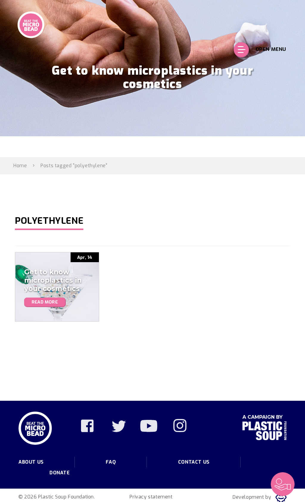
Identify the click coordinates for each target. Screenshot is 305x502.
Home (20, 165)
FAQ (111, 462)
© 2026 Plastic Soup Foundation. (56, 497)
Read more (45, 302)
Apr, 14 (84, 257)
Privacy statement (151, 497)
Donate (59, 473)
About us (31, 462)
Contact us (194, 462)
